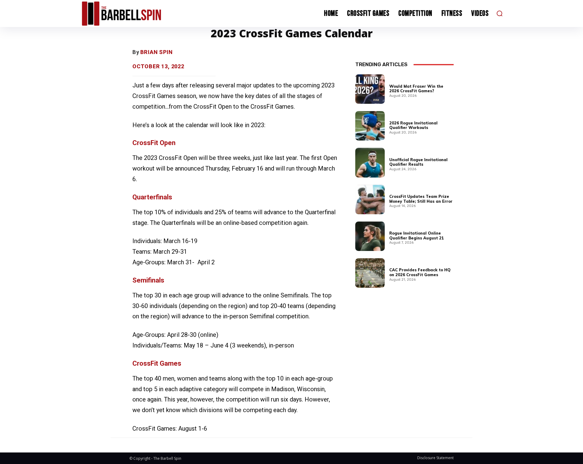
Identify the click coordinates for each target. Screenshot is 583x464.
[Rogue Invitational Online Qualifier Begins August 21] (370, 236)
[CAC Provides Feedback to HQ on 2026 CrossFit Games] (370, 273)
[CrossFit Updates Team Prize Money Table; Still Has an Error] (370, 199)
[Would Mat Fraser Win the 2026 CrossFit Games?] (370, 89)
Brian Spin (156, 52)
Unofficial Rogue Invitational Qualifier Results (418, 162)
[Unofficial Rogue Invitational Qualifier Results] (370, 162)
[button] (499, 13)
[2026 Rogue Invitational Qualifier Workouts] (370, 126)
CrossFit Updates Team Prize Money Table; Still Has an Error (420, 199)
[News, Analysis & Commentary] (133, 13)
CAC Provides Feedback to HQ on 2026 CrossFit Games (420, 272)
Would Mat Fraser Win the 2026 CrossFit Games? (416, 88)
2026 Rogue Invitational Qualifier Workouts (413, 125)
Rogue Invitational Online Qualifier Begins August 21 (416, 235)
